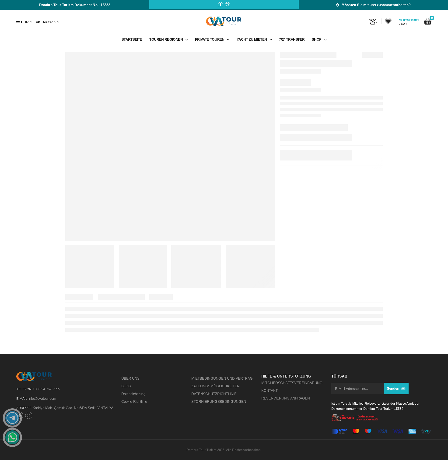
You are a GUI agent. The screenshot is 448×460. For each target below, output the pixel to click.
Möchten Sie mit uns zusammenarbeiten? (376, 5)
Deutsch (49, 22)
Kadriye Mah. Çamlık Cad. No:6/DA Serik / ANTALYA (73, 408)
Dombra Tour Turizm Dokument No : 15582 (74, 5)
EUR (25, 22)
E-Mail (21, 398)
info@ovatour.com (42, 398)
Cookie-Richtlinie (134, 401)
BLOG (126, 386)
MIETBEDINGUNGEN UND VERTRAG (222, 378)
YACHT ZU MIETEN (252, 39)
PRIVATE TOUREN (210, 39)
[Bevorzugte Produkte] (388, 21)
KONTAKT (269, 390)
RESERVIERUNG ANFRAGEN (285, 398)
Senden (393, 388)
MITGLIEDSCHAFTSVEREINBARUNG (291, 383)
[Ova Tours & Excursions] (224, 21)
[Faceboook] (220, 4)
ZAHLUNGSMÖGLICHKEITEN (215, 386)
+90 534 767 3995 (46, 389)
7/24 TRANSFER (291, 39)
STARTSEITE (132, 39)
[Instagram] (227, 4)
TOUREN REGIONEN (166, 39)
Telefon (24, 389)
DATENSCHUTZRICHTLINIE (214, 394)
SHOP (317, 39)
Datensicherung (133, 394)
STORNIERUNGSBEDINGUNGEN (218, 401)
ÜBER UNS (130, 378)
